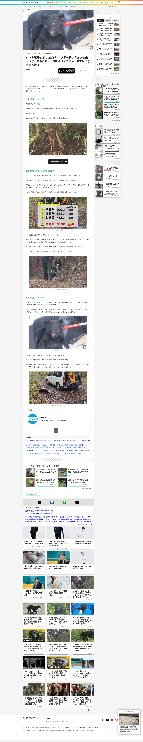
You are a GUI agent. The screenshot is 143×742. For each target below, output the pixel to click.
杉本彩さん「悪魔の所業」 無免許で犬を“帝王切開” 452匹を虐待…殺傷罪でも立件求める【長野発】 (54, 445)
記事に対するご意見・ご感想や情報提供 (34, 727)
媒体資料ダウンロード (50, 727)
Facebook (103, 720)
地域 (101, 2)
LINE (64, 502)
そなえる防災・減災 (60, 2)
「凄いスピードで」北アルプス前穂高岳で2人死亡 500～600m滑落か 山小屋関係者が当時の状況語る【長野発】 (58, 450)
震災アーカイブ (56, 721)
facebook (52, 502)
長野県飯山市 (31, 494)
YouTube (112, 720)
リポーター (114, 2)
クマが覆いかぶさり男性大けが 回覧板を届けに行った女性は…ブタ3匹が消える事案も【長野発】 (54, 453)
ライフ (45, 6)
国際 (40, 6)
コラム (66, 6)
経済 (35, 6)
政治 (25, 6)
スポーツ (59, 6)
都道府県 (73, 6)
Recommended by (82, 524)
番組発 (86, 2)
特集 (80, 2)
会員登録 (111, 6)
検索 (119, 2)
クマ (39, 494)
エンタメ (52, 6)
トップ (24, 9)
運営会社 (72, 727)
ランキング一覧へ (113, 73)
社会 (30, 6)
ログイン (117, 6)
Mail (116, 719)
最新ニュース (94, 2)
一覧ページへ (85, 488)
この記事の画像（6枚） (57, 161)
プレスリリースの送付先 (63, 727)
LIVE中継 (64, 721)
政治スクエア (73, 2)
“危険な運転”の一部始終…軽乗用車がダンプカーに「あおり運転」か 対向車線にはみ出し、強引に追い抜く (57, 447)
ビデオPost (48, 721)
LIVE (106, 2)
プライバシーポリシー (84, 730)
